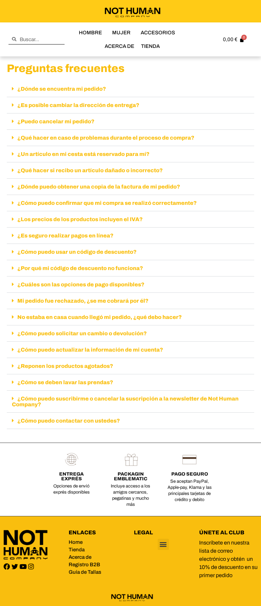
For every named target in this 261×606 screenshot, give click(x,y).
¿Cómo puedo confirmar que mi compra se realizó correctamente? (107, 203)
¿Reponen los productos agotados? (65, 366)
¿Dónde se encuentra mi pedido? (61, 89)
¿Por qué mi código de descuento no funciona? (80, 268)
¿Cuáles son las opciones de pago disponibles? (80, 284)
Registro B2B (84, 564)
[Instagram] (31, 566)
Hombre (90, 32)
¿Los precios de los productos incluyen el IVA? (80, 219)
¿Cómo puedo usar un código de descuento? (77, 252)
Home (76, 542)
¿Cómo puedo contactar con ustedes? (68, 421)
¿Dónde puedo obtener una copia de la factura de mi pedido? (98, 187)
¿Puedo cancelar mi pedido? (55, 121)
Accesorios (158, 32)
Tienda (150, 46)
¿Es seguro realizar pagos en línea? (65, 235)
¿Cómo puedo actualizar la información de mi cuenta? (90, 350)
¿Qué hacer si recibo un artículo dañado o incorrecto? (90, 170)
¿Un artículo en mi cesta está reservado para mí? (83, 154)
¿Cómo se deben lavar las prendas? (65, 382)
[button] (130, 89)
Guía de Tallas (85, 572)
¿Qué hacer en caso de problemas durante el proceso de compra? (105, 138)
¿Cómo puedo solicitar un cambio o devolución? (82, 333)
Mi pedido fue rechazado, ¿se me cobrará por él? (83, 301)
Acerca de (119, 46)
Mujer (121, 32)
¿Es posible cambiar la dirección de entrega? (78, 105)
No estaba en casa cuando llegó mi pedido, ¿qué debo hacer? (99, 317)
